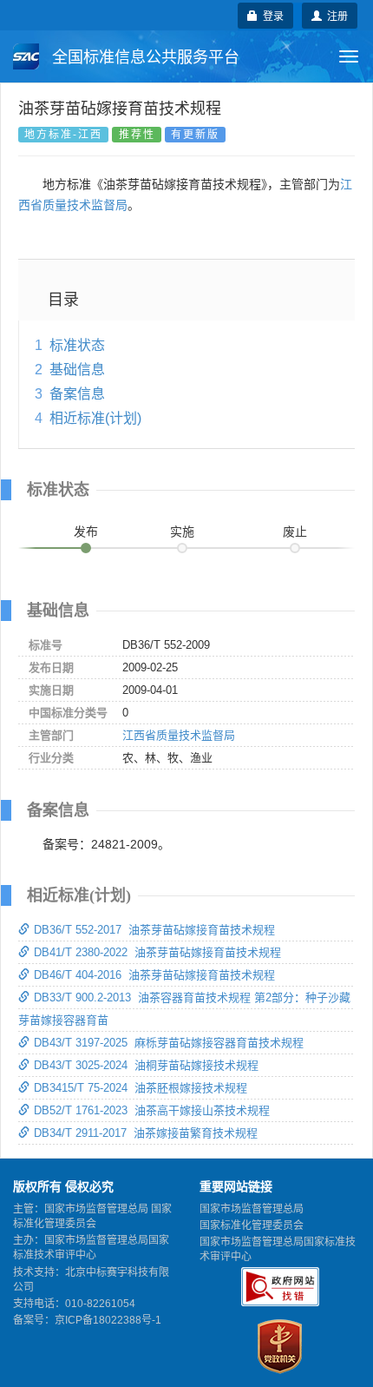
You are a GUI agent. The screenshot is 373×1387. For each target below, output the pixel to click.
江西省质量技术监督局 (178, 735)
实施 (182, 531)
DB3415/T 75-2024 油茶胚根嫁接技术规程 (140, 1087)
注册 (335, 15)
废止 (295, 531)
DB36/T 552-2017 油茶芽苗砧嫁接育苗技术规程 (154, 929)
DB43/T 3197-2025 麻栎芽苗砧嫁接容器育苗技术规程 (169, 1042)
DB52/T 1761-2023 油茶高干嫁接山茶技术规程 (152, 1110)
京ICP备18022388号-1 (108, 1320)
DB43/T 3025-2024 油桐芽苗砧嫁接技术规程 (146, 1065)
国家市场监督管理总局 (252, 1209)
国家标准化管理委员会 (252, 1225)
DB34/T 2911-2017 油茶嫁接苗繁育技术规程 (146, 1132)
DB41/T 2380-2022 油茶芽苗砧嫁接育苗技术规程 (157, 952)
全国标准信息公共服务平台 (143, 57)
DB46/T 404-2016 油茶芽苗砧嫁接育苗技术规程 (154, 974)
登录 (271, 15)
